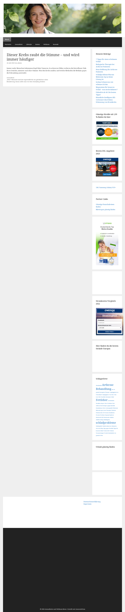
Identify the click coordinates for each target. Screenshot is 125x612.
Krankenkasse (99, 408)
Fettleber (102, 400)
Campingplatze (105, 394)
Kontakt (55, 44)
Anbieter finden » (109, 331)
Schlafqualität (99, 426)
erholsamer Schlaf (110, 397)
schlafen (112, 417)
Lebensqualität (109, 408)
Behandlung (103, 389)
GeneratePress (80, 609)
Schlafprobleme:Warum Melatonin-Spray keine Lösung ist (105, 77)
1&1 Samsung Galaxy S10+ (106, 187)
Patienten (113, 410)
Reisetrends (106, 417)
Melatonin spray (99, 410)
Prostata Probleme (100, 415)
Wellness (46, 44)
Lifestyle (29, 44)
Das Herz (111, 394)
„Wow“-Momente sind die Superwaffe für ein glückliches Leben (27, 79)
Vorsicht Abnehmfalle (109, 433)
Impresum (87, 504)
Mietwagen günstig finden (105, 209)
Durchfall (103, 397)
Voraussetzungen (100, 433)
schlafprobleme (106, 422)
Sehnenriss (114, 426)
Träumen (112, 430)
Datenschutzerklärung (92, 502)
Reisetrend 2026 (99, 417)
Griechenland (111, 400)
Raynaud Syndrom (109, 415)
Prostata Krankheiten (109, 412)
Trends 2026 (106, 430)
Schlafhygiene (106, 419)
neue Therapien (107, 410)
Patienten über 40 (100, 412)
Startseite (8, 44)
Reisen (37, 44)
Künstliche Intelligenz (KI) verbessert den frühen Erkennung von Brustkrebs (106, 99)
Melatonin (115, 408)
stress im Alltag (99, 428)
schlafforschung (99, 419)
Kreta (104, 408)
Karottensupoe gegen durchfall (107, 405)
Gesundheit (19, 44)
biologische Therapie (104, 392)
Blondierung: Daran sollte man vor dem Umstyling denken (26, 82)
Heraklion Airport (100, 403)
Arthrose (107, 385)
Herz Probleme (108, 403)
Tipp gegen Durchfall (108, 428)
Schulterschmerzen (107, 426)
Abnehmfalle (99, 385)
